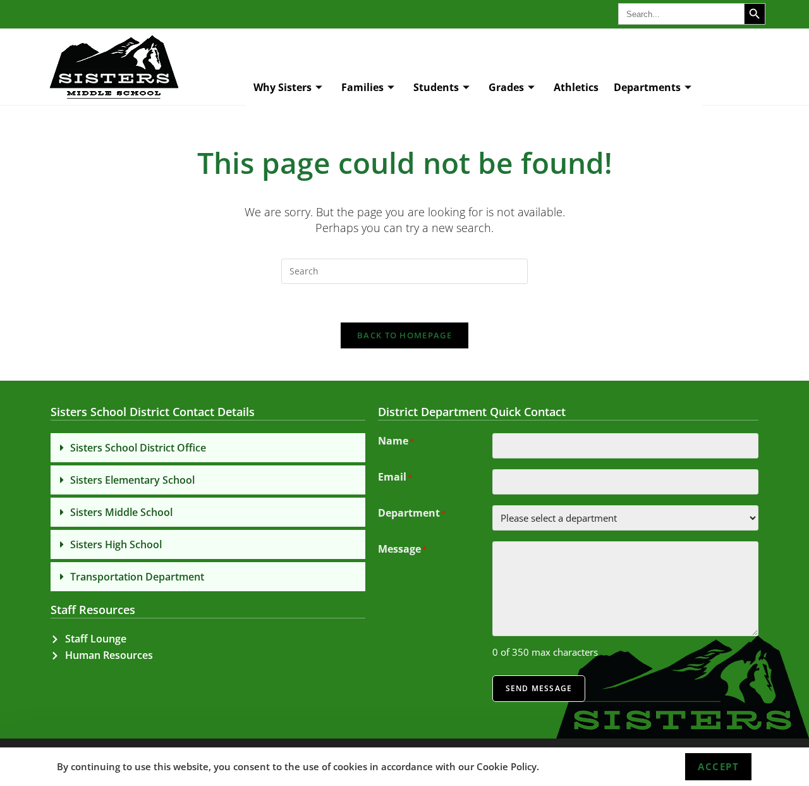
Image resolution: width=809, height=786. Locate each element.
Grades (506, 87)
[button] (208, 447)
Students (436, 87)
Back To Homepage (404, 335)
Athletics (576, 87)
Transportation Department (137, 577)
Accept (718, 766)
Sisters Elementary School (132, 480)
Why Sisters (282, 87)
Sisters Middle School (121, 512)
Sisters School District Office (138, 448)
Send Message (539, 688)
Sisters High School (116, 544)
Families (362, 87)
